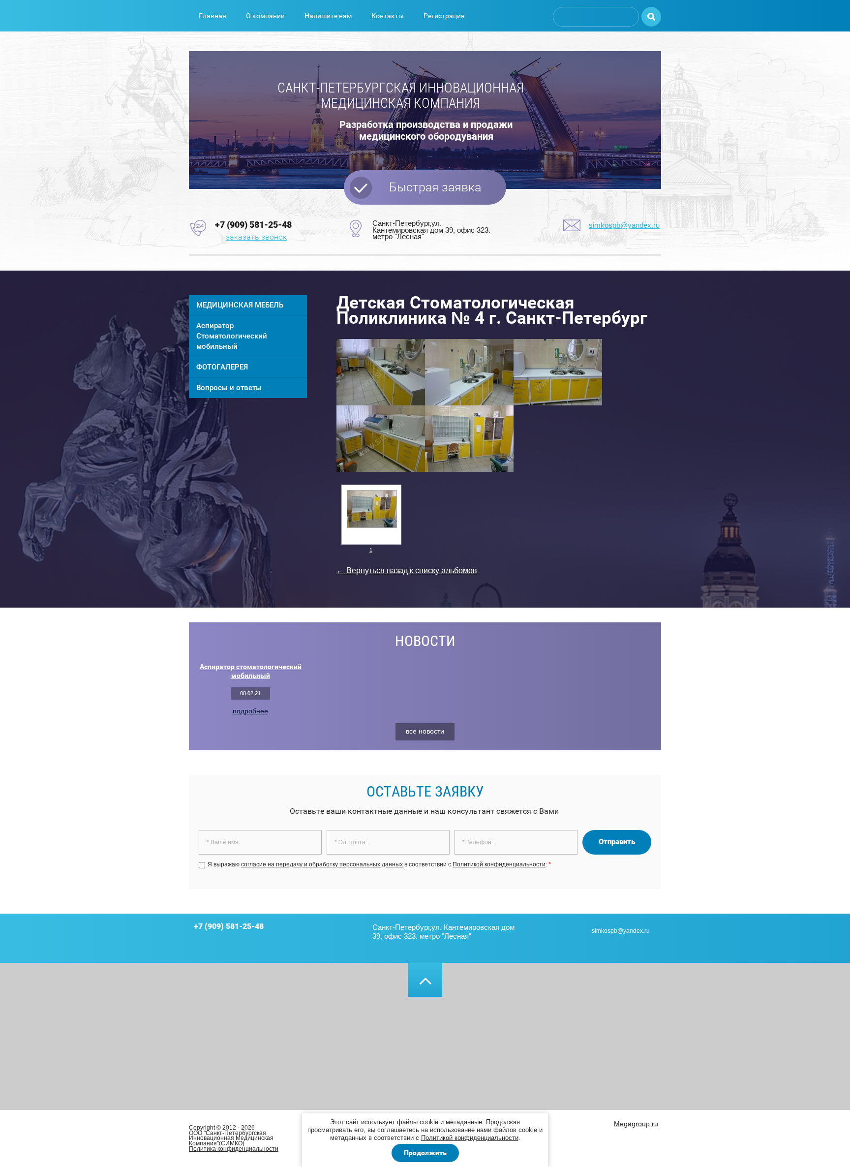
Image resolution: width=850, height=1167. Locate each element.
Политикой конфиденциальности (469, 1137)
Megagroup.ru (636, 1124)
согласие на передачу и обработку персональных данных (322, 864)
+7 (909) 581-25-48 (253, 224)
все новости (425, 731)
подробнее (250, 711)
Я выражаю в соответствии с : (379, 864)
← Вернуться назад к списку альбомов (406, 570)
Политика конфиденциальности (233, 1148)
